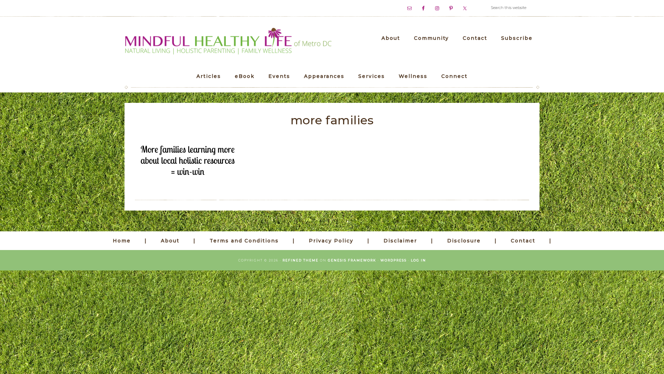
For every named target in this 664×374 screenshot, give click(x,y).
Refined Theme (301, 260)
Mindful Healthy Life (228, 41)
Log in (418, 260)
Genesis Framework (352, 260)
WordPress (393, 260)
